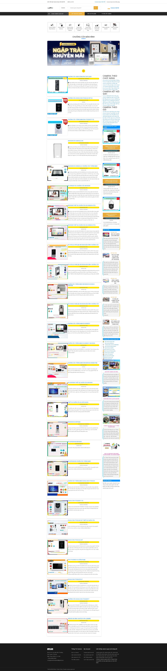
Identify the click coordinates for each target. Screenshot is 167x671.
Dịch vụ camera (75, 652)
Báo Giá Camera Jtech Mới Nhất (115, 234)
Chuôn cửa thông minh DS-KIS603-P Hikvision (81, 343)
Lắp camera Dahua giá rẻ (110, 346)
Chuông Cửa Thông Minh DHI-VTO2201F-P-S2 (81, 119)
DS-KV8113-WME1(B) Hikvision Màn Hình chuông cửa (83, 264)
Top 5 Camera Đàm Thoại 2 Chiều (110, 89)
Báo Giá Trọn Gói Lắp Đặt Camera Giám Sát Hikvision (115, 257)
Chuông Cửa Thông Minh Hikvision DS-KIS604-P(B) (82, 363)
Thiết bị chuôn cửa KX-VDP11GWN (78, 402)
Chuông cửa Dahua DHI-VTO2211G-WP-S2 (80, 98)
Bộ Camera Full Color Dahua (112, 119)
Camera (63, 7)
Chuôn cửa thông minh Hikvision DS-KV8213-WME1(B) (81, 284)
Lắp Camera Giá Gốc (76, 655)
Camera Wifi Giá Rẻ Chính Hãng (110, 96)
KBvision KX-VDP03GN (74, 422)
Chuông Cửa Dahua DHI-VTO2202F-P (78, 599)
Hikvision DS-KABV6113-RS (75, 140)
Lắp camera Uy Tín (75, 657)
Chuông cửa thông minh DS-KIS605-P (79, 323)
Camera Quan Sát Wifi (100, 1)
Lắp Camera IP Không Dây (109, 351)
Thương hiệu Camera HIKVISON (111, 344)
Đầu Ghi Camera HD (108, 357)
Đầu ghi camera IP (107, 358)
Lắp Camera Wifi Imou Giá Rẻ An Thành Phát (115, 323)
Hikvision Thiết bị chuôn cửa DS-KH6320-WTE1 (82, 205)
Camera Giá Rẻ (115, 8)
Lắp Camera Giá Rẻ (109, 347)
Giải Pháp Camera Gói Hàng (111, 371)
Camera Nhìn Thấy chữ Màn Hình (112, 88)
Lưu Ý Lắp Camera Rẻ (89, 659)
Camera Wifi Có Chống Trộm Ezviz (112, 102)
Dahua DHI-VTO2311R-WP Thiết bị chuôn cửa (81, 520)
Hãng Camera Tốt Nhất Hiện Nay (115, 282)
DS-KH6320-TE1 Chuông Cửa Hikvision (79, 185)
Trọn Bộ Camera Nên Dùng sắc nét (110, 111)
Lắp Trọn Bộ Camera (76, 13)
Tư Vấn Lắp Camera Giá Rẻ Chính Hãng (115, 300)
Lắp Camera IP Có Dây (108, 355)
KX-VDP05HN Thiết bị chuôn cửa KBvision (80, 382)
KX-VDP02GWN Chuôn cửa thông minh (79, 461)
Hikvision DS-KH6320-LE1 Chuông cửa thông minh (82, 166)
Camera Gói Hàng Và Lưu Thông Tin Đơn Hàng (111, 426)
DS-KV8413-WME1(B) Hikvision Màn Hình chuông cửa (83, 303)
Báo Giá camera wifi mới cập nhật (110, 103)
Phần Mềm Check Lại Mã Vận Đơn (111, 398)
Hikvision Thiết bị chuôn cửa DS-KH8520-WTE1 (82, 225)
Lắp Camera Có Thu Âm (109, 349)
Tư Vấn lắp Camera (106, 13)
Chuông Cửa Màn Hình (83, 37)
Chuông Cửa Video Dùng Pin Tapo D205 (79, 76)
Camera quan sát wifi (89, 652)
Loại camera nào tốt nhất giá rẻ (109, 80)
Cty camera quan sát (88, 655)
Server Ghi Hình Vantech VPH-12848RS (79, 618)
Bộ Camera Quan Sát (109, 341)
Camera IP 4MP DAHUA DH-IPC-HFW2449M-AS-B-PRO (111, 181)
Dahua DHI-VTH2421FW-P (75, 579)
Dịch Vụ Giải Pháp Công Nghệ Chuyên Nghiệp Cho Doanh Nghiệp (111, 454)
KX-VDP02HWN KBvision (75, 441)
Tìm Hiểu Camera (75, 659)
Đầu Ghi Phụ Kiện (91, 13)
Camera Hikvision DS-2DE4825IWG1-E (111, 215)
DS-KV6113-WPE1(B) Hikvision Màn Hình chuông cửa (83, 244)
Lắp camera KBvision (109, 343)
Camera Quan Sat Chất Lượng (113, 1)
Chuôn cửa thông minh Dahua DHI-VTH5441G (81, 481)
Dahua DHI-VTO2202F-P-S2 (75, 500)
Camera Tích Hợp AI (108, 354)
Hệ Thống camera (88, 657)
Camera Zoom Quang (108, 352)
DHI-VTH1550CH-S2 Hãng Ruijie (76, 559)
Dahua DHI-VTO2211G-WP (75, 540)
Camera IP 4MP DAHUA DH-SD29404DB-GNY (111, 147)
